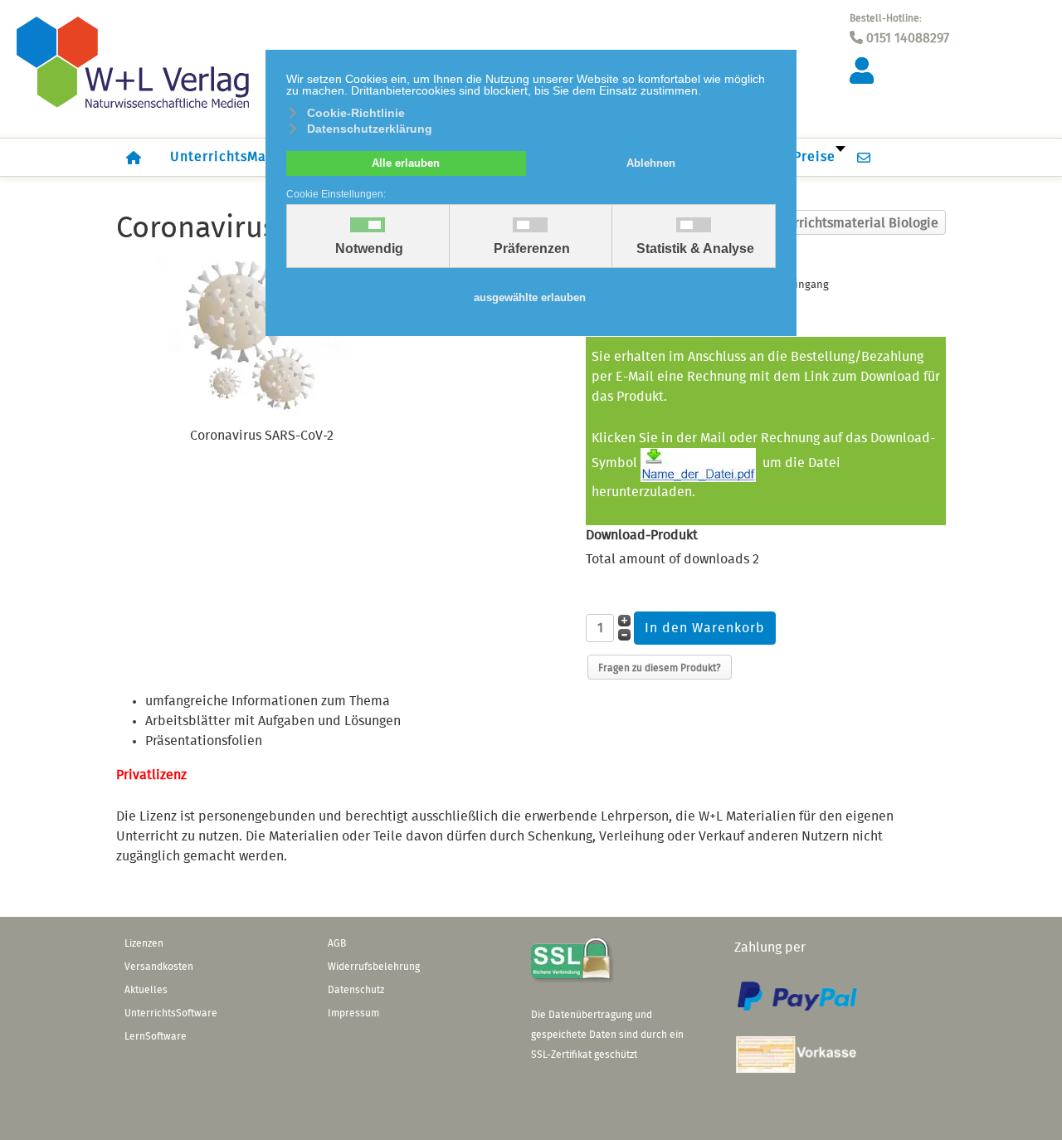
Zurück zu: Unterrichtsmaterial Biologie (820, 223)
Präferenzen (532, 249)
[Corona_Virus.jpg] (261, 337)
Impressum (353, 1013)
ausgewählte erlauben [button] (530, 298)
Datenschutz (356, 990)
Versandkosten (158, 967)
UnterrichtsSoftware (170, 1013)
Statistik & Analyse (695, 249)
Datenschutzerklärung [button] (369, 128)
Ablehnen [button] (650, 163)
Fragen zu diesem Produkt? (659, 668)
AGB (337, 943)
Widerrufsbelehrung (374, 967)
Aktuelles (146, 990)
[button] (1024, 1102)
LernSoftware (155, 1036)
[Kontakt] (868, 157)
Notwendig (369, 249)
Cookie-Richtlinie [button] (356, 112)
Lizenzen (143, 943)
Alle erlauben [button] (406, 163)
